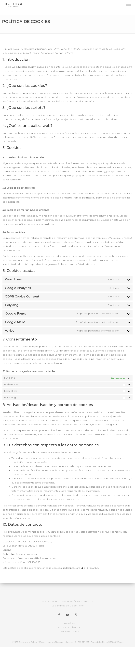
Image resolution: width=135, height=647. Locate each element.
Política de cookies (70, 631)
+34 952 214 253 (81, 642)
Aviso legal (69, 623)
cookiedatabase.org (68, 567)
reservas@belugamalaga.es (59, 642)
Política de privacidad (69, 627)
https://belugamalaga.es (32, 66)
